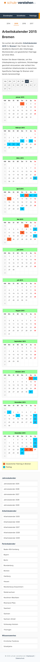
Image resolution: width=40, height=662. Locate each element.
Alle (5, 81)
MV (9, 85)
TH (9, 89)
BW (10, 81)
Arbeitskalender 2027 (12, 527)
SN (31, 85)
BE (18, 81)
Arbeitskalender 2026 (12, 522)
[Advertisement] (21, 8)
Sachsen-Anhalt (10, 619)
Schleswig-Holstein (11, 624)
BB (23, 81)
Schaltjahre (8, 646)
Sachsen (7, 614)
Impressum (30, 656)
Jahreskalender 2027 (11, 494)
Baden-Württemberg (11, 549)
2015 (16, 23)
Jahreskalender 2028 (11, 500)
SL (26, 85)
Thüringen (7, 630)
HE (5, 85)
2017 (31, 23)
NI (13, 85)
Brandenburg (8, 565)
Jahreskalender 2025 (11, 484)
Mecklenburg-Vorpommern (13, 587)
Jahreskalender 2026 (11, 489)
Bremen (6, 571)
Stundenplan (8, 16)
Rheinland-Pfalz (9, 603)
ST (35, 85)
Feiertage (33, 16)
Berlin (6, 560)
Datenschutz (20, 658)
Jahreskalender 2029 (11, 505)
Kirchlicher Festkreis (11, 641)
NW (18, 85)
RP (22, 85)
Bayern (6, 555)
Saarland (7, 608)
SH (5, 89)
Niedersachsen (9, 592)
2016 (24, 23)
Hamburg (7, 576)
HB (27, 81)
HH (31, 81)
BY (14, 81)
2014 (8, 23)
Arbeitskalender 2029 (12, 538)
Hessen (6, 581)
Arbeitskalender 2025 (12, 516)
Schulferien (21, 16)
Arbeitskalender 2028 (12, 533)
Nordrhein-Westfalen (11, 598)
